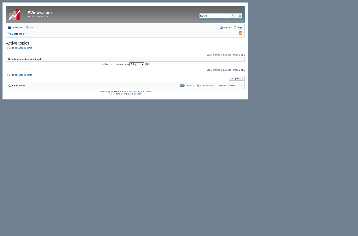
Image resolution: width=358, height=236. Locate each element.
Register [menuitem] (227, 27)
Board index (18, 85)
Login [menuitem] (239, 27)
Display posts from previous (115, 64)
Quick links (17, 27)
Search (234, 15)
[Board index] (17, 14)
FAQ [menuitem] (30, 27)
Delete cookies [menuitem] (207, 85)
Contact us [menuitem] (189, 85)
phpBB (114, 91)
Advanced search (239, 15)
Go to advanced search (20, 48)
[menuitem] (238, 33)
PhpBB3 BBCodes (132, 94)
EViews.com (40, 12)
